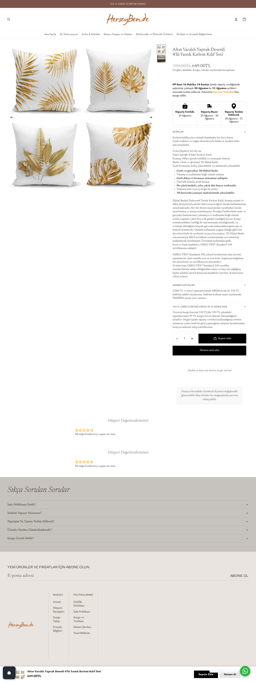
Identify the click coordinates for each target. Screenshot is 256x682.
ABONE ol (239, 575)
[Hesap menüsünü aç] (236, 19)
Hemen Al (230, 674)
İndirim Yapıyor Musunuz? (24, 513)
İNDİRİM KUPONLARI (184, 285)
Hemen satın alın (209, 350)
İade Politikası (81, 612)
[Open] (9, 672)
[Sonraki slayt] (152, 118)
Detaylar (178, 131)
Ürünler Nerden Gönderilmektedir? (29, 529)
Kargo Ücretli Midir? (20, 538)
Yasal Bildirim (81, 633)
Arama (57, 602)
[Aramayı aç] (8, 19)
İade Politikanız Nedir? (21, 504)
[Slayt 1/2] (161, 49)
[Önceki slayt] (10, 118)
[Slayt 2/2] (161, 59)
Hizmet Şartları (82, 627)
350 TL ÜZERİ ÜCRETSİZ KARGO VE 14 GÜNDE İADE (200, 306)
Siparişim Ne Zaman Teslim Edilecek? (30, 521)
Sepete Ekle (205, 674)
